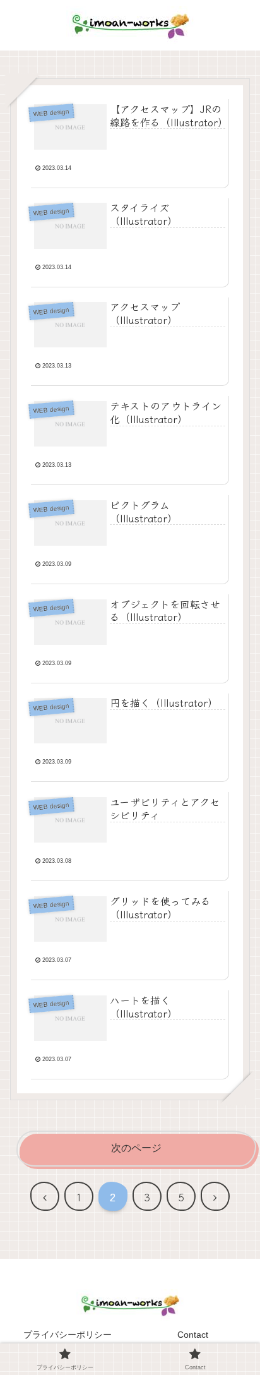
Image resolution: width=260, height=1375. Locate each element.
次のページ (136, 1148)
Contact (192, 1335)
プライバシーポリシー (67, 1335)
